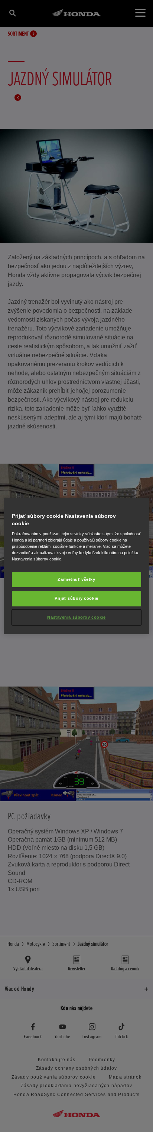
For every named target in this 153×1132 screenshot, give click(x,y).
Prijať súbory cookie (76, 598)
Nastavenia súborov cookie (76, 617)
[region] (76, 566)
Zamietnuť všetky (76, 579)
